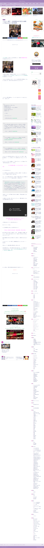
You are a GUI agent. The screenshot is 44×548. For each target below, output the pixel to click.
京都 (34, 388)
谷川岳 (35, 430)
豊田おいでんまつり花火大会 (37, 481)
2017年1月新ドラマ (36, 303)
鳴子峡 (35, 438)
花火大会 (34, 446)
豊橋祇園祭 (35, 265)
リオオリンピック (36, 505)
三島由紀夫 (34, 335)
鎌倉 (34, 432)
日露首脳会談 (35, 376)
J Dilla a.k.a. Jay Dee (37, 524)
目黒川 (35, 396)
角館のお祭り (35, 264)
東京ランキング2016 (37, 271)
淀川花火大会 (35, 473)
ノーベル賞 (35, 504)
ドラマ (13, 3)
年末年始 (35, 360)
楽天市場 (39, 90)
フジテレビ (35, 496)
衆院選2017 (35, 379)
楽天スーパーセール (36, 400)
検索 (40, 73)
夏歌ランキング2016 (37, 537)
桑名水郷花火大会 (36, 469)
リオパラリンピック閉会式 (37, 507)
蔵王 (34, 429)
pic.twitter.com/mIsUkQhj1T (8, 139)
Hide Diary (22, 1)
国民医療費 (35, 248)
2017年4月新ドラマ (36, 304)
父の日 (35, 365)
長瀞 (34, 433)
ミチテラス (35, 270)
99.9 (34, 307)
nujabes (35, 529)
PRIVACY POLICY (10, 5)
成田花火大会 (35, 467)
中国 (34, 350)
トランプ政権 (35, 349)
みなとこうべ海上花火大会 (37, 451)
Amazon (39, 93)
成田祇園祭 (35, 260)
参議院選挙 (35, 375)
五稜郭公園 (35, 387)
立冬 (34, 367)
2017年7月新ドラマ (36, 305)
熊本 (34, 395)
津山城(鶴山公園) (36, 394)
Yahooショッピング (39, 97)
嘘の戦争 (35, 498)
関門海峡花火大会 (36, 487)
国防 (39, 3)
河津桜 (37, 136)
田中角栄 (35, 378)
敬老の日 (35, 362)
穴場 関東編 (35, 281)
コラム (34, 275)
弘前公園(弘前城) (36, 391)
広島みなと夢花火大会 (37, 466)
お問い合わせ (18, 5)
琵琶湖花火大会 (36, 474)
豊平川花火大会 (36, 480)
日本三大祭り (35, 261)
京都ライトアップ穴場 (37, 413)
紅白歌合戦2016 (36, 512)
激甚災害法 (35, 251)
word (33, 245)
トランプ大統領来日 (36, 503)
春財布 (35, 250)
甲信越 (35, 280)
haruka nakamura (36, 523)
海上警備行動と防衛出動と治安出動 (37, 342)
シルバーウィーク (35, 293)
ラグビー (34, 333)
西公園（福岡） (36, 397)
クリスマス (35, 355)
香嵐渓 (35, 436)
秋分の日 (35, 366)
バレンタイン (35, 357)
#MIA (19, 138)
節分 (34, 368)
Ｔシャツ (35, 331)
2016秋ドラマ (36, 301)
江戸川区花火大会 (36, 472)
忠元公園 (35, 392)
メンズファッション (19, 3)
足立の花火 (35, 484)
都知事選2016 (36, 380)
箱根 (34, 428)
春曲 (34, 538)
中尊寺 (35, 411)
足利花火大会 (35, 483)
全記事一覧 (8, 3)
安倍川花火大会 (36, 464)
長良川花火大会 (36, 486)
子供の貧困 (35, 249)
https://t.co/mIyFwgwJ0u (13, 149)
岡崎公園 (35, 390)
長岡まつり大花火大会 (37, 485)
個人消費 (35, 443)
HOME (3, 3)
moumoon (35, 527)
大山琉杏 (35, 510)
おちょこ (34, 253)
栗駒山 (35, 425)
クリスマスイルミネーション (36, 268)
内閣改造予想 (35, 374)
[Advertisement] (15, 50)
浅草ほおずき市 (36, 364)
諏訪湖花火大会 (36, 479)
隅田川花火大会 (36, 488)
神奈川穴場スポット (36, 273)
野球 (33, 514)
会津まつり (35, 258)
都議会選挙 (35, 381)
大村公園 (35, 389)
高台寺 (35, 437)
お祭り (34, 255)
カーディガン (35, 320)
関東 (34, 434)
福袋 (34, 330)
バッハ (35, 534)
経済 (35, 3)
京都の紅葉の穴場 (36, 412)
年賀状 (35, 361)
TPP (34, 348)
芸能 (28, 3)
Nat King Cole (36, 528)
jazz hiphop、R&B (36, 526)
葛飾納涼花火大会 (36, 478)
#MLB (21, 138)
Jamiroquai (35, 525)
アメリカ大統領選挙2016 (36, 372)
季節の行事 (3, 5)
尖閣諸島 (35, 340)
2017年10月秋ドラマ (37, 302)
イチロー (4, 19)
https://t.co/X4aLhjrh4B (12, 138)
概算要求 (35, 444)
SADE (34, 530)
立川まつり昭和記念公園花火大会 (37, 477)
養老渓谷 (35, 435)
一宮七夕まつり (36, 257)
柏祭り (35, 262)
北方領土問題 (35, 247)
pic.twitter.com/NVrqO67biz (22, 149)
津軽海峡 (35, 341)
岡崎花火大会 (35, 465)
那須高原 (35, 431)
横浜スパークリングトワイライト (37, 471)
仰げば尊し (35, 497)
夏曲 (34, 536)
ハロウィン (35, 356)
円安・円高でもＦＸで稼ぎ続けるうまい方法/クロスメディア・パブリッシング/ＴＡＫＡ (39, 83)
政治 (32, 3)
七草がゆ (35, 359)
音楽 (25, 3)
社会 (33, 406)
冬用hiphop (35, 535)
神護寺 (35, 427)
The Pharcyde (36, 531)
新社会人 (35, 511)
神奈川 (35, 426)
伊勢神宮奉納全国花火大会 (37, 455)
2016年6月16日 (15, 118)
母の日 (35, 363)
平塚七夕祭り (35, 259)
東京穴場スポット (36, 272)
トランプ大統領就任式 (37, 502)
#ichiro (17, 138)
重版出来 (35, 317)
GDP (34, 442)
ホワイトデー (35, 358)
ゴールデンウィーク (36, 279)
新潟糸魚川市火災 (36, 404)
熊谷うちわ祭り (36, 263)
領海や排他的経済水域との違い (37, 344)
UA (34, 532)
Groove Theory (36, 522)
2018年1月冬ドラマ (36, 306)
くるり (35, 533)
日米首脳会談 (35, 351)
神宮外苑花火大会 (36, 475)
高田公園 (35, 398)
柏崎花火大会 (35, 468)
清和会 (35, 377)
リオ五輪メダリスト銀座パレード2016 (37, 508)
